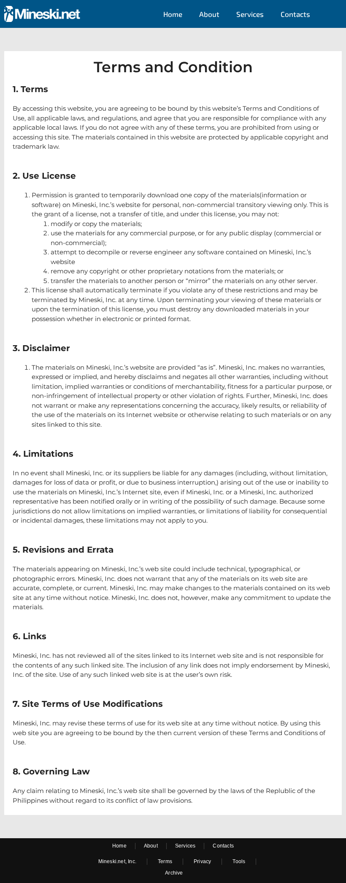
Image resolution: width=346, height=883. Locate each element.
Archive (174, 873)
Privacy (202, 861)
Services (250, 14)
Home (172, 14)
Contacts (295, 14)
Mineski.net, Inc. (117, 861)
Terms (165, 861)
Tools (238, 861)
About (209, 14)
